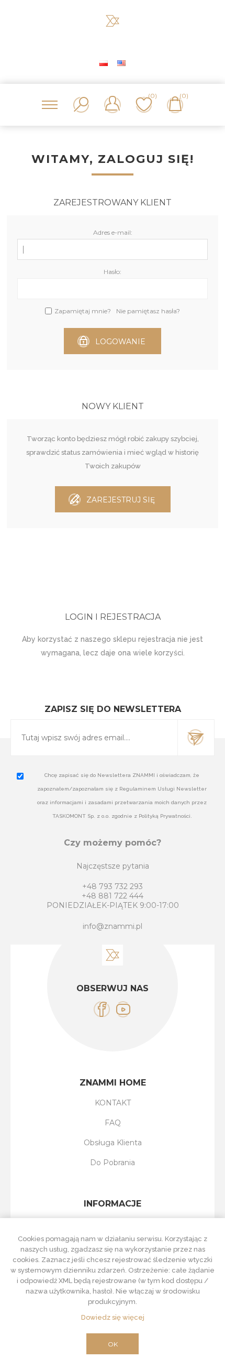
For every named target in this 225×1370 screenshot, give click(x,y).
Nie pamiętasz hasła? (148, 311)
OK (113, 1344)
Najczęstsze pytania (112, 866)
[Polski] (103, 63)
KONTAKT (113, 1103)
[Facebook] (102, 1009)
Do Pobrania (112, 1162)
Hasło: (112, 272)
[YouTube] (123, 1009)
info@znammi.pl (112, 926)
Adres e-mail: (112, 232)
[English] (121, 63)
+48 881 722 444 (112, 896)
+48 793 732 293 (112, 886)
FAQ (113, 1122)
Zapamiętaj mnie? (82, 311)
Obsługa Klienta (113, 1142)
